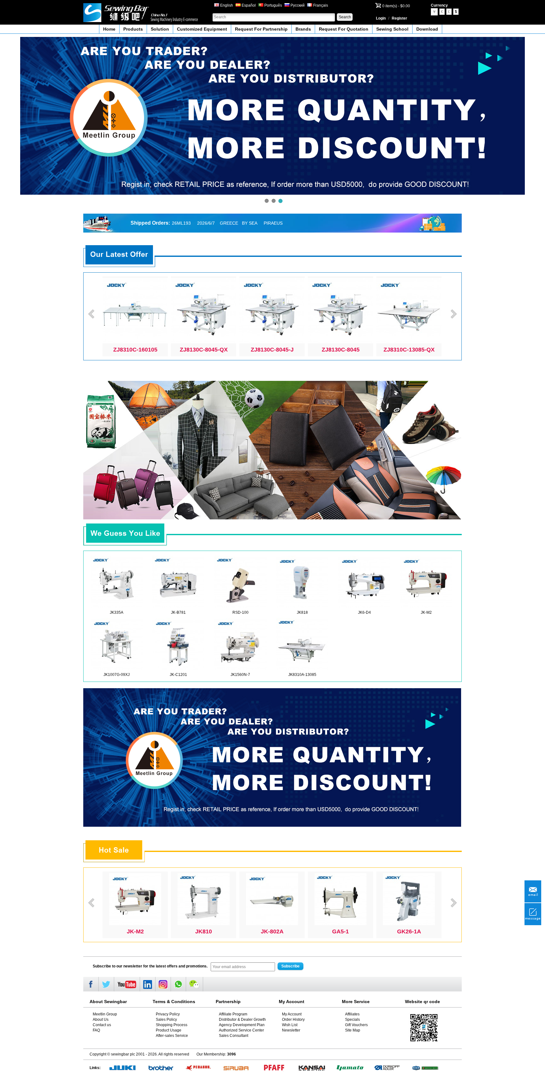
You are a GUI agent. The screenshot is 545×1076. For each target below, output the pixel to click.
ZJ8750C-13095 (203, 349)
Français (320, 5)
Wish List (289, 1025)
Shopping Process (171, 1025)
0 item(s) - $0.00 (396, 6)
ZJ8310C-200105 (341, 349)
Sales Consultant (233, 1035)
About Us (100, 1019)
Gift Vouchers (356, 1025)
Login (381, 18)
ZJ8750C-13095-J (135, 349)
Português (272, 5)
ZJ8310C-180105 (409, 349)
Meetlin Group (105, 1014)
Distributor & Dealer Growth (242, 1019)
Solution (160, 29)
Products (133, 29)
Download (427, 29)
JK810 (272, 931)
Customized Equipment (202, 29)
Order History (293, 1019)
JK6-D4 (364, 612)
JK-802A (340, 931)
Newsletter (291, 1030)
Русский (297, 5)
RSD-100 (240, 612)
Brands (303, 29)
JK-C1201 (178, 674)
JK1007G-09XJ (116, 674)
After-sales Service (172, 1035)
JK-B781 (178, 612)
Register (399, 18)
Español (248, 5)
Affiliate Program (233, 1014)
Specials (352, 1019)
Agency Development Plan (242, 1025)
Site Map (352, 1030)
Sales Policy (166, 1019)
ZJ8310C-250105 (272, 349)
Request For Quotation (343, 29)
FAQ (96, 1030)
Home (109, 29)
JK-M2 (426, 612)
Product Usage (168, 1030)
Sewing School (392, 29)
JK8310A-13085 (302, 674)
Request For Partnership (261, 29)
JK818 (302, 612)
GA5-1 (409, 931)
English (226, 5)
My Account (292, 1014)
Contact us (102, 1025)
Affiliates (352, 1014)
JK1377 (135, 931)
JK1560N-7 (240, 674)
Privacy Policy (168, 1014)
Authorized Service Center (241, 1030)
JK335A (116, 612)
